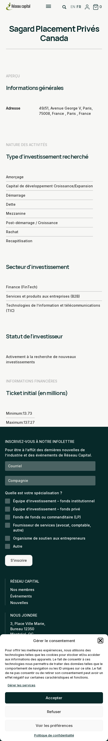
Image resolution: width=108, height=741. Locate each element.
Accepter (54, 697)
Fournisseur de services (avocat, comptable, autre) (52, 527)
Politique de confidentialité (54, 735)
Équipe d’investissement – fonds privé (46, 509)
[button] (100, 640)
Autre (17, 546)
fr (79, 7)
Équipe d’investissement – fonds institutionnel (54, 501)
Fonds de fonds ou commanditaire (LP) (47, 517)
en (73, 7)
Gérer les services (21, 685)
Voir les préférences (54, 725)
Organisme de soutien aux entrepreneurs (49, 538)
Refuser (54, 711)
